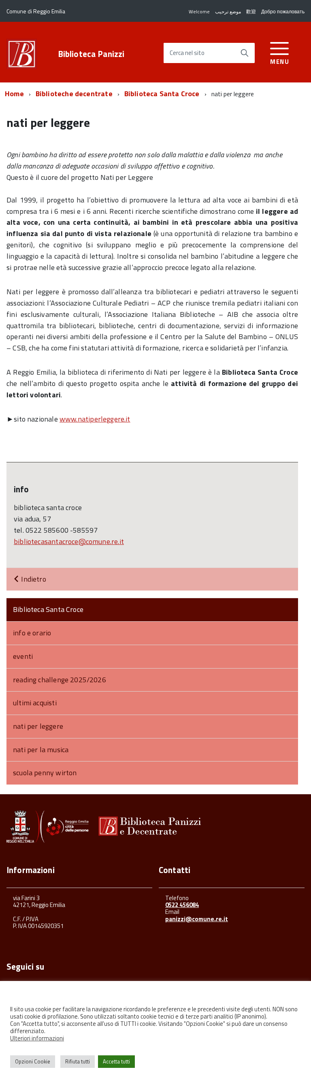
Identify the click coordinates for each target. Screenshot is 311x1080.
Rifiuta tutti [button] (77, 1061)
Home (14, 93)
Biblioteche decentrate (74, 93)
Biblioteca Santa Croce (162, 93)
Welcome (199, 11)
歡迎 (251, 11)
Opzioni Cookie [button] (32, 1061)
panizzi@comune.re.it (196, 919)
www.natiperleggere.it (95, 418)
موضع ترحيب (228, 11)
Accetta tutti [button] (116, 1061)
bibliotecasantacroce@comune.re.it (69, 541)
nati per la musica (40, 749)
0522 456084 (182, 904)
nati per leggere (38, 726)
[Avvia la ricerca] (244, 53)
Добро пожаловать (283, 11)
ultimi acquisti (35, 702)
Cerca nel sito (187, 53)
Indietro (32, 579)
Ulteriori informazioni (37, 1038)
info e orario (32, 632)
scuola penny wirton (45, 772)
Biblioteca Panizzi (91, 54)
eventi (23, 656)
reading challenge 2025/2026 (59, 679)
